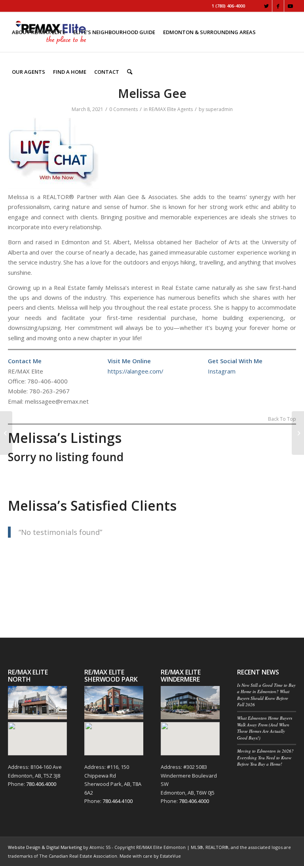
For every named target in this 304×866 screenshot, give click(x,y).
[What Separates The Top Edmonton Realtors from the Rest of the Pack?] (298, 433)
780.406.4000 (41, 783)
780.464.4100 (118, 801)
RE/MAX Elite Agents (171, 109)
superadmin (219, 109)
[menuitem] (38, 32)
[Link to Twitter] (266, 6)
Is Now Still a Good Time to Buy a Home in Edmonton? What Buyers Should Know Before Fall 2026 (266, 695)
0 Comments (123, 109)
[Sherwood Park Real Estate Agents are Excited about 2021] (6, 433)
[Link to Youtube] (290, 6)
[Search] (129, 72)
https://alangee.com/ (135, 371)
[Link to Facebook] (278, 6)
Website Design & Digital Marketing (45, 847)
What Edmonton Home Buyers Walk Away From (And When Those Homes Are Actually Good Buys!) (264, 728)
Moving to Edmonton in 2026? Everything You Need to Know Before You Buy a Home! (265, 757)
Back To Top (282, 419)
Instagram (222, 371)
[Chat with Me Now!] (53, 186)
